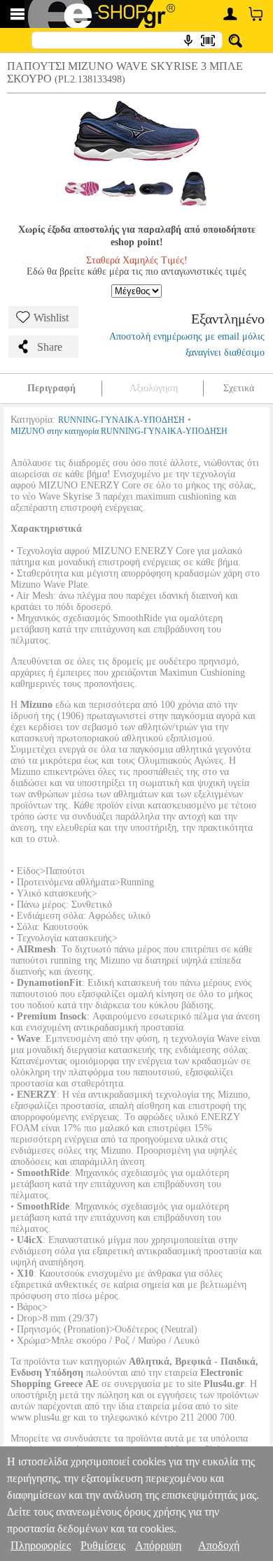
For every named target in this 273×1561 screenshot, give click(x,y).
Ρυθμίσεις (102, 1545)
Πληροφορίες (40, 1545)
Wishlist (51, 318)
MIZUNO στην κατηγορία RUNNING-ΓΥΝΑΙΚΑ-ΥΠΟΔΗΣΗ (118, 431)
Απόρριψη (158, 1545)
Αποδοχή (218, 1545)
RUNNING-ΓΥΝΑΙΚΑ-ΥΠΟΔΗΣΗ (121, 420)
